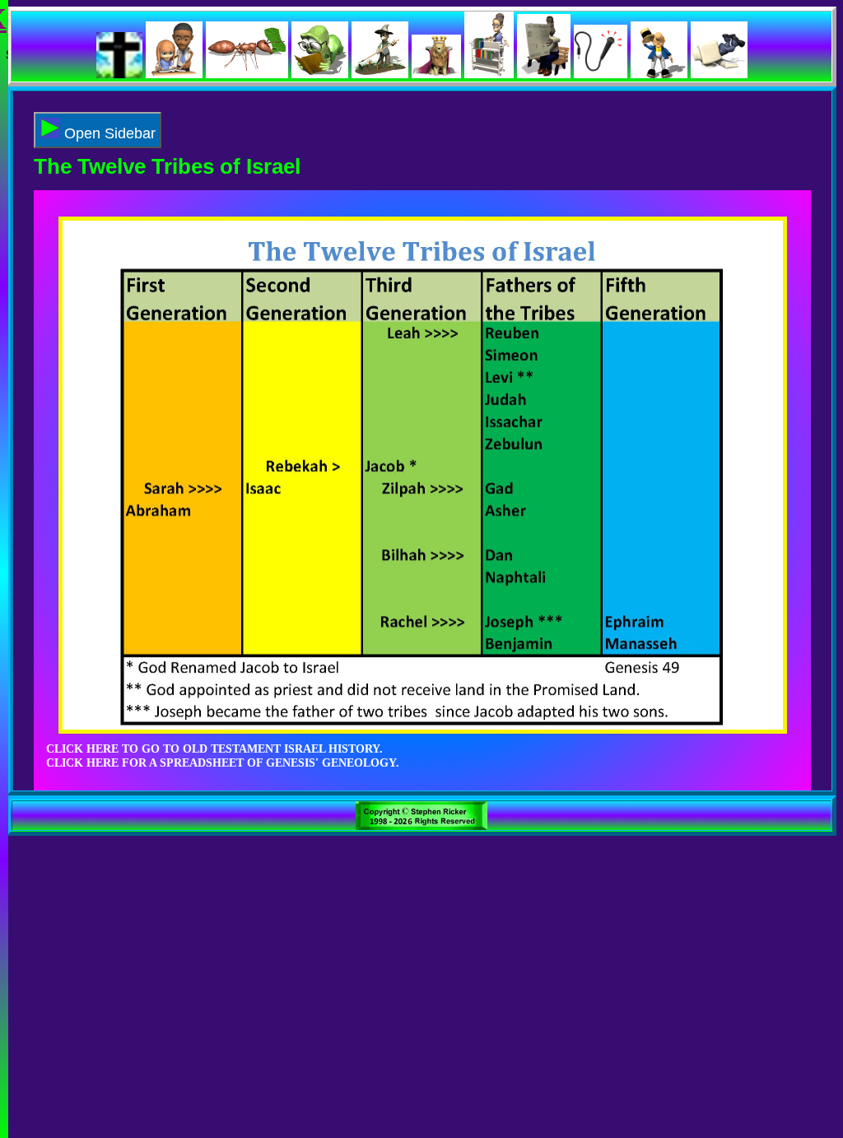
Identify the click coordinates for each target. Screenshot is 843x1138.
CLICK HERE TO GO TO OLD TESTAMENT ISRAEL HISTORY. (214, 748)
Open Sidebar (108, 133)
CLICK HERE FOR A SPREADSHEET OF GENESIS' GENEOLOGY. (222, 762)
